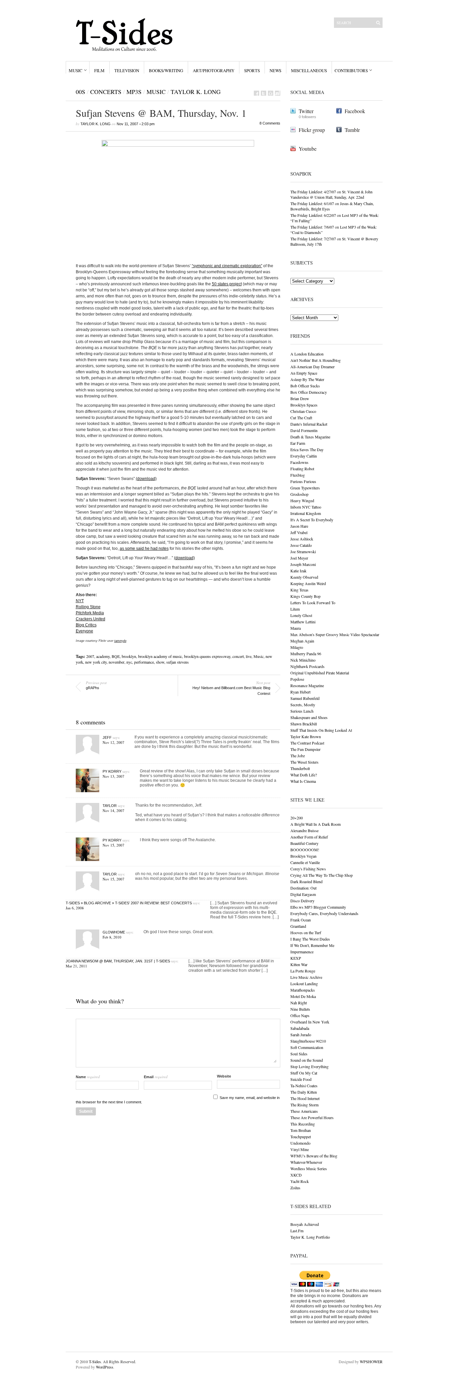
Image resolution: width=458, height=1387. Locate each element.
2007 (90, 656)
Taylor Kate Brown (305, 736)
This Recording (302, 1124)
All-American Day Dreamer (312, 366)
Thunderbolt (300, 768)
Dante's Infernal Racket (308, 424)
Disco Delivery (302, 900)
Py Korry (112, 771)
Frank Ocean (300, 919)
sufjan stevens (177, 662)
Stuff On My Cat (303, 1072)
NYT (80, 601)
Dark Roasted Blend (306, 881)
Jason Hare (299, 526)
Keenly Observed (304, 577)
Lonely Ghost (301, 615)
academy (103, 656)
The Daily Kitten (303, 1092)
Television (126, 70)
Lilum (295, 609)
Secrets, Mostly (302, 704)
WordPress (104, 1367)
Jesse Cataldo (301, 545)
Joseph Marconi (303, 564)
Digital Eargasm (303, 894)
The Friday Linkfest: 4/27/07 (313, 191)
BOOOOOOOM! (304, 849)
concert (238, 656)
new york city (96, 662)
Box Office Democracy (308, 392)
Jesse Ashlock (301, 538)
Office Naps (299, 1015)
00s (80, 92)
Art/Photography (213, 70)
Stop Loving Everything (309, 1066)
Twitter (306, 110)
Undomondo (300, 1143)
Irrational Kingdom (305, 513)
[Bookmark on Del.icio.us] (270, 93)
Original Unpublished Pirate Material (319, 672)
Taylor (110, 806)
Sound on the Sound (306, 1060)
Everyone (84, 631)
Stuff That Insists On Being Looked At (321, 730)
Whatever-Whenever (306, 1162)
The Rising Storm (304, 1104)
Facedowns (299, 462)
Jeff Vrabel (298, 532)
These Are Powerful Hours (312, 1117)
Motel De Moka (303, 996)
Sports (252, 70)
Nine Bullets (300, 1009)
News (275, 70)
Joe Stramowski (303, 551)
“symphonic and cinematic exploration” (227, 266)
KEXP (295, 958)
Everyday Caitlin (303, 456)
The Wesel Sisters (304, 762)
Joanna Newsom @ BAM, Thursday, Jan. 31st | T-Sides (118, 961)
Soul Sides (298, 1053)
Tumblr (352, 129)
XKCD (296, 1175)
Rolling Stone (88, 607)
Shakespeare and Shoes (309, 717)
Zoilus (295, 1187)
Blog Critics (86, 625)
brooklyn (129, 656)
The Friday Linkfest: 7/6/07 (312, 227)
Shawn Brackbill (303, 723)
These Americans (304, 1111)
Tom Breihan (300, 1130)
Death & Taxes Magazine (310, 436)
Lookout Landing (304, 983)
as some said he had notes (144, 548)
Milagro (296, 647)
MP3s (133, 92)
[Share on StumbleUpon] (277, 93)
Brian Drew (299, 398)
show (160, 662)
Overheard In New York (309, 1021)
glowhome (114, 932)
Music (75, 70)
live (248, 656)
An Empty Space (303, 373)
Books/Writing (166, 70)
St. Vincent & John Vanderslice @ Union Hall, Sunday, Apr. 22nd (331, 194)
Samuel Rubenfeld (305, 698)
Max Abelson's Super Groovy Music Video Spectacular (334, 634)
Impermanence (301, 951)
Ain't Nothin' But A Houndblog (315, 360)
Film (99, 70)
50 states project (227, 284)
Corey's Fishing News (308, 868)
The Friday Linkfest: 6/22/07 (313, 215)
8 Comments (270, 123)
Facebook (355, 110)
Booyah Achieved (304, 1224)
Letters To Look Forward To (312, 602)
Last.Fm (296, 1230)
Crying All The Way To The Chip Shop (321, 875)
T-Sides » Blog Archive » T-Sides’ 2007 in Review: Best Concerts (129, 903)
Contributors (351, 70)
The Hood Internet (305, 1098)
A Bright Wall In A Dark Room (315, 824)
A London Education (307, 353)
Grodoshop (299, 494)
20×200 (296, 817)
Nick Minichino (303, 660)
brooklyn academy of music (160, 656)
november (116, 662)
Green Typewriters (305, 487)
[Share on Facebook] (256, 93)
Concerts (105, 92)
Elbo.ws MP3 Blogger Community (318, 907)
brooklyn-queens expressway (207, 656)
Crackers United (90, 619)
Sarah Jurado (300, 1034)
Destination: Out (303, 888)
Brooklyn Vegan (303, 856)
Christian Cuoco (303, 411)
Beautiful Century (304, 843)
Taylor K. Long (196, 92)
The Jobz (297, 755)
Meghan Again (302, 640)
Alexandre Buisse (304, 830)
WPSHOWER (371, 1361)
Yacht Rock (299, 1181)
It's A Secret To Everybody (311, 519)
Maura (295, 628)
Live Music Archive (306, 977)
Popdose (297, 679)
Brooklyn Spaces (304, 405)
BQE (116, 656)
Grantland (298, 926)
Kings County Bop (305, 596)
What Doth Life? (303, 774)
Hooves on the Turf (305, 932)
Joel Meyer (299, 558)
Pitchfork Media (90, 613)
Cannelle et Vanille (305, 862)
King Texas (299, 589)
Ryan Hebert (300, 692)
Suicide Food (300, 1079)
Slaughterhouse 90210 (308, 1041)
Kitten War (298, 964)
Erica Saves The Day (307, 449)
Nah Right (298, 1002)
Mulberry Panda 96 (305, 653)
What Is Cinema (303, 781)
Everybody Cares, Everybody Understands (324, 913)
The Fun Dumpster (305, 749)
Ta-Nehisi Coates (304, 1085)
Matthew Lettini (303, 621)
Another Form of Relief (309, 837)
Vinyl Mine (299, 1149)
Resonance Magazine (307, 685)
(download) (146, 478)
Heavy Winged (302, 500)
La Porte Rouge (302, 970)
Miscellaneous (309, 70)
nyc (129, 662)
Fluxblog (297, 475)
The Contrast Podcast (307, 743)
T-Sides (95, 1361)
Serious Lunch (301, 711)
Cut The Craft (301, 417)
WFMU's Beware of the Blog (313, 1155)
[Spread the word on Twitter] (263, 93)
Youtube (308, 148)
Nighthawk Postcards (307, 666)
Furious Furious (303, 481)
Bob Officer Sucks (305, 385)
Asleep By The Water (307, 379)
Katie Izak (298, 570)
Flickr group (312, 129)
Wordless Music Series (308, 1168)
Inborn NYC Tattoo (305, 507)
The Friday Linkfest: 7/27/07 (313, 238)
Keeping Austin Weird (308, 583)
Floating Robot (302, 468)
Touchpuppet (300, 1136)
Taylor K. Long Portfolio (310, 1237)
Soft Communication (306, 1047)
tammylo (120, 640)
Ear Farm (297, 443)
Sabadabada (299, 1028)
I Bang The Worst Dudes (310, 939)
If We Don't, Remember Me (312, 945)
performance (144, 662)
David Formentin (304, 430)
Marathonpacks (302, 990)
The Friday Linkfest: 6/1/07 (312, 203)
